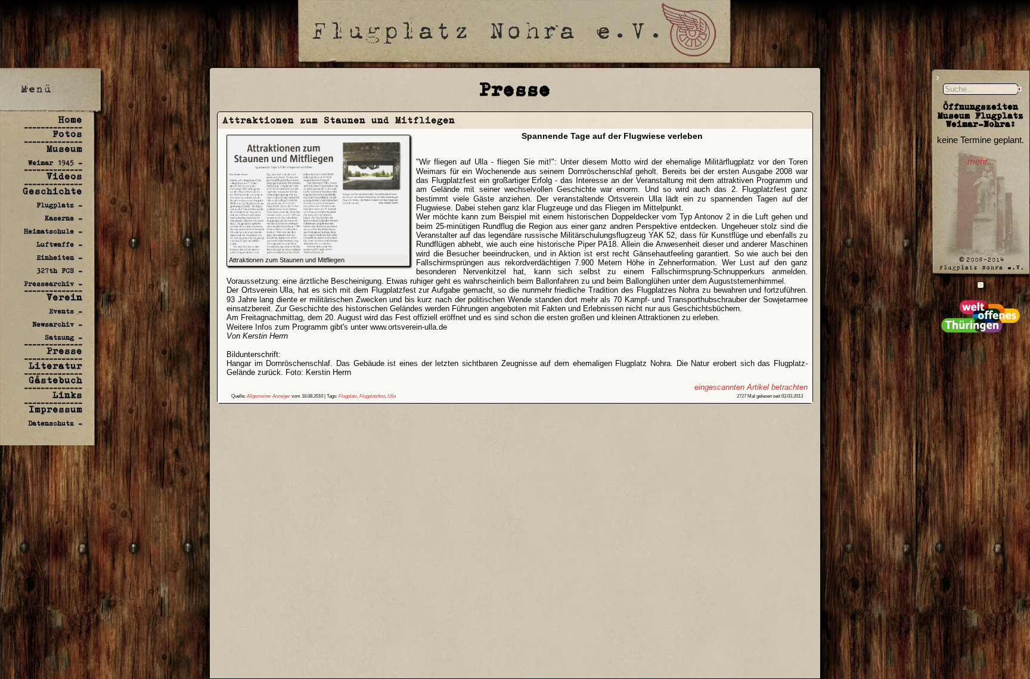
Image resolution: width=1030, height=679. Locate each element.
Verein (64, 297)
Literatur (55, 365)
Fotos (67, 134)
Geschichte (52, 191)
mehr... (980, 161)
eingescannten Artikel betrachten (751, 387)
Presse (64, 351)
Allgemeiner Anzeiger (268, 396)
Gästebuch (55, 380)
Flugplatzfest (372, 396)
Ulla (391, 396)
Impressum (55, 409)
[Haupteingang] (981, 285)
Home (70, 119)
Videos (64, 176)
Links (67, 395)
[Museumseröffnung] (318, 251)
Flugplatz (348, 396)
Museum (64, 148)
